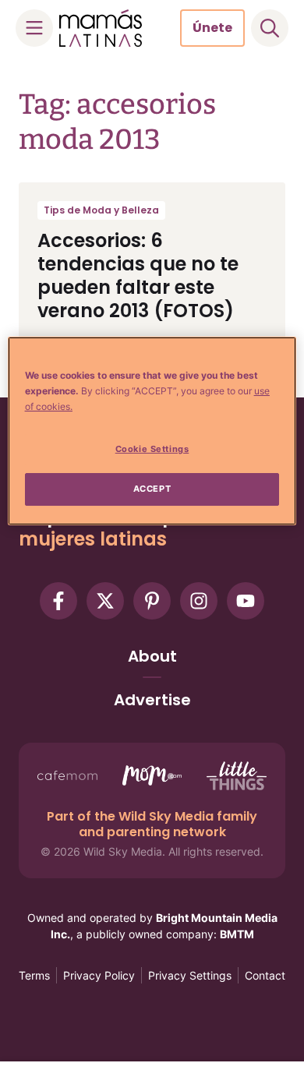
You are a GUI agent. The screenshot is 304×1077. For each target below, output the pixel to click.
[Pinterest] (152, 601)
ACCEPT (152, 488)
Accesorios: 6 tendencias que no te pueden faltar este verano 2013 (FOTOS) (138, 275)
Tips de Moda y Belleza (101, 210)
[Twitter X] (105, 601)
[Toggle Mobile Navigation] (34, 28)
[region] (152, 431)
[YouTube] (245, 601)
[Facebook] (58, 601)
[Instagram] (198, 601)
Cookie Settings (152, 448)
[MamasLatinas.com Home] (100, 28)
